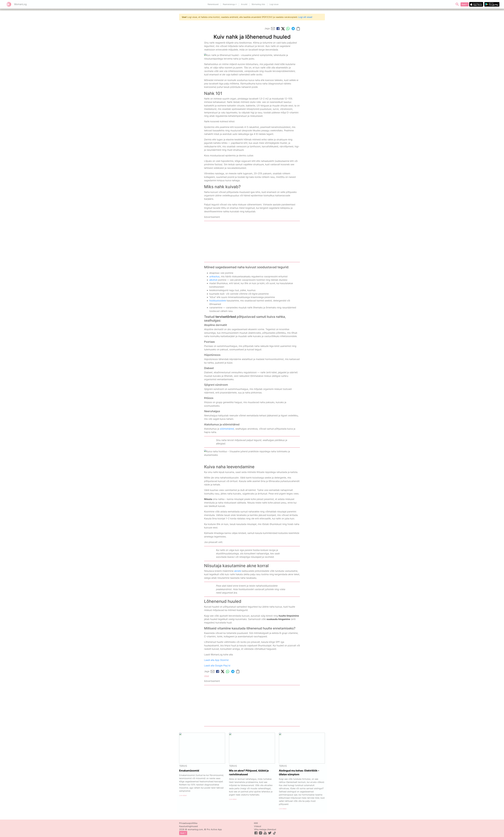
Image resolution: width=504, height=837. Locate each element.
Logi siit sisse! (305, 17)
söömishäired (227, 428)
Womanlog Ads (258, 4)
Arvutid (244, 4)
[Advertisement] (252, 241)
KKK (256, 823)
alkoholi (213, 279)
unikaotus (214, 276)
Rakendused (213, 4)
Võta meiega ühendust (265, 829)
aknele (237, 571)
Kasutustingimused (188, 826)
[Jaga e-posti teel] (273, 28)
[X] (283, 28)
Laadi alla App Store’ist (216, 660)
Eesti (464, 4)
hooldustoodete (217, 300)
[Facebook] (278, 29)
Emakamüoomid (189, 770)
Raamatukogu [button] (229, 4)
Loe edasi (183, 795)
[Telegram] (293, 29)
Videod (257, 826)
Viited (206, 676)
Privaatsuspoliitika (188, 823)
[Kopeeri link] (298, 28)
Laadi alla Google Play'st (217, 665)
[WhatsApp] (288, 29)
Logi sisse (273, 4)
